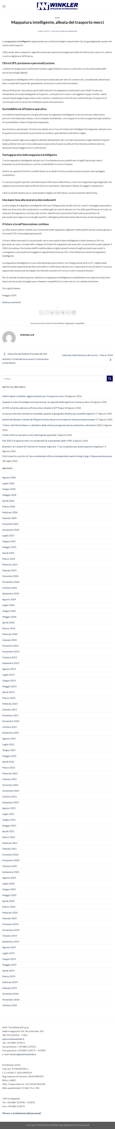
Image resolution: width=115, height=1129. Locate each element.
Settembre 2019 (10, 941)
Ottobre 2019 (9, 935)
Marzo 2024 (8, 628)
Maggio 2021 (9, 825)
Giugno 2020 (9, 889)
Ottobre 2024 (9, 587)
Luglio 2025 (8, 535)
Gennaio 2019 (9, 988)
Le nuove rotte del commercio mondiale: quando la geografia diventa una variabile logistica (48, 413)
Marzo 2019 (8, 976)
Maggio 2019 (9, 964)
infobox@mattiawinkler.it (23, 1054)
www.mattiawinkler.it (13, 1038)
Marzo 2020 (8, 906)
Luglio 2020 (8, 883)
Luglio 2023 (8, 674)
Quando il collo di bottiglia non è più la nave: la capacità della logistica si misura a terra (46, 402)
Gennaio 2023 (9, 709)
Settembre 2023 (10, 663)
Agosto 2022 (9, 738)
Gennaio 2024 (9, 639)
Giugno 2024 (9, 610)
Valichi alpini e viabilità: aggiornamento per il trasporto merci (33, 396)
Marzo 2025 (8, 558)
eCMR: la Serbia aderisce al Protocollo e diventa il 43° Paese (33, 407)
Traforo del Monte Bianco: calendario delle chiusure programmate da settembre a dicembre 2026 (52, 425)
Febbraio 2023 (10, 703)
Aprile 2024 (8, 622)
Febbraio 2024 (10, 634)
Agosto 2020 (9, 877)
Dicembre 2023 (10, 645)
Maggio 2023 (9, 686)
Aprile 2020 (8, 901)
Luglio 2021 (8, 813)
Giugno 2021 (9, 819)
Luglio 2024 (8, 605)
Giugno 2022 (9, 750)
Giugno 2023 (9, 680)
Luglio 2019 (8, 953)
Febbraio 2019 (10, 982)
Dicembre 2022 (10, 715)
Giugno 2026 (9, 489)
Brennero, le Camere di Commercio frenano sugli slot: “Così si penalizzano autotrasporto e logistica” (53, 446)
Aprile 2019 (8, 970)
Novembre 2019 (10, 930)
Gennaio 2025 (9, 570)
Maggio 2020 (9, 895)
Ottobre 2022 (9, 726)
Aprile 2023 (8, 692)
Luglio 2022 (8, 744)
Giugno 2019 (9, 959)
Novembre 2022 (10, 721)
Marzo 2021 (8, 837)
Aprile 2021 (8, 831)
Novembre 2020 (10, 860)
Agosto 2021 (9, 808)
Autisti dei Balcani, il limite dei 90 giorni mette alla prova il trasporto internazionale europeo (48, 419)
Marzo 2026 (8, 506)
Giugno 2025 (9, 541)
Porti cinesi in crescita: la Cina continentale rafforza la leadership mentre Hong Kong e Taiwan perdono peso (57, 456)
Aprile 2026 (8, 500)
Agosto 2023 (9, 668)
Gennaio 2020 (9, 918)
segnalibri (80, 323)
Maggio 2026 (9, 494)
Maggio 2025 (9, 547)
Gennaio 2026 (9, 518)
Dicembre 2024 (10, 576)
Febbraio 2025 (10, 564)
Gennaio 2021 (9, 848)
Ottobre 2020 (9, 866)
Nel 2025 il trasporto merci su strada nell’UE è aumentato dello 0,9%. (37, 440)
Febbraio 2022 (10, 773)
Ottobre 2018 (9, 1005)
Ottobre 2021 (9, 796)
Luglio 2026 (8, 483)
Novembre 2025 (10, 529)
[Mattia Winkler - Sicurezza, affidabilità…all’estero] (57, 6)
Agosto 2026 (9, 477)
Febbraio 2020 (10, 912)
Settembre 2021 (10, 802)
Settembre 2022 (10, 732)
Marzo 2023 (8, 697)
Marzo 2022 (8, 767)
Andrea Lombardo (11, 302)
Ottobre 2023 (9, 657)
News (57, 18)
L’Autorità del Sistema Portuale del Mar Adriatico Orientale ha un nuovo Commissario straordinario (25, 358)
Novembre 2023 (10, 651)
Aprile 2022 (8, 761)
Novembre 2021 (10, 790)
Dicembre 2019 (10, 924)
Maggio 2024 (9, 616)
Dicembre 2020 (10, 854)
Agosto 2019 (9, 947)
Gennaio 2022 (9, 779)
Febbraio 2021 (10, 842)
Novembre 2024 (10, 581)
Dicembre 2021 (10, 784)
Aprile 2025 (8, 552)
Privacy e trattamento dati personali (21, 1113)
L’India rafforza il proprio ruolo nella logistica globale (29, 434)
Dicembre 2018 (10, 993)
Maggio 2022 (9, 755)
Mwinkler (72, 31)
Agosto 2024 (9, 599)
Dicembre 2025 (10, 523)
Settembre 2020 (10, 871)
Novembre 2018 (10, 999)
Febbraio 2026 (10, 512)
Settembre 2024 (10, 593)
